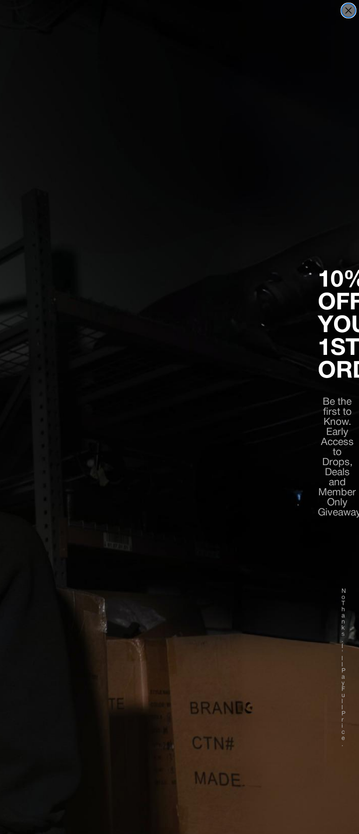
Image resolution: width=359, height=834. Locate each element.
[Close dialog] (348, 11)
